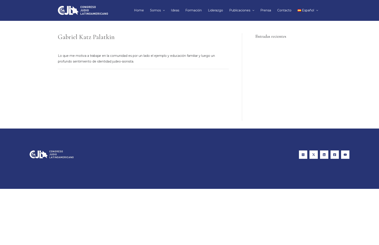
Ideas (175, 10)
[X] (313, 154)
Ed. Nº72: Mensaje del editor (277, 47)
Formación (193, 10)
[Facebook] (335, 154)
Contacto (284, 10)
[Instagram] (303, 154)
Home (139, 10)
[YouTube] (345, 154)
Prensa (265, 10)
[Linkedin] (324, 154)
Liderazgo (215, 10)
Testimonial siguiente (210, 79)
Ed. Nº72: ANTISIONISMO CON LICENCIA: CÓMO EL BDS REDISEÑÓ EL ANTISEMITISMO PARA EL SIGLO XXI (287, 73)
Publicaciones (239, 10)
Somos (155, 10)
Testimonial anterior (75, 79)
